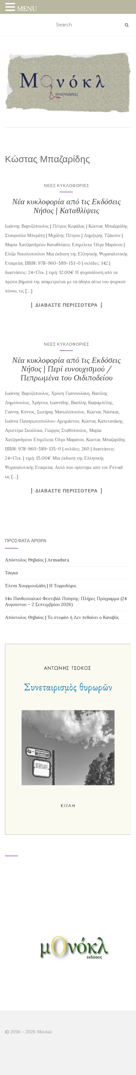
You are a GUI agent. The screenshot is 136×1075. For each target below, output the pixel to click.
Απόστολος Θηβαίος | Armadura (37, 560)
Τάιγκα (11, 573)
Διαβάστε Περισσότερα (66, 305)
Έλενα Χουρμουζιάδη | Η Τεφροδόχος (41, 586)
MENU (27, 8)
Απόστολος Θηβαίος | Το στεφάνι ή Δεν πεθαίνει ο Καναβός (62, 617)
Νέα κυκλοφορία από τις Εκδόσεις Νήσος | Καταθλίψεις (66, 205)
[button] (11, 7)
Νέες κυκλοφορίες (66, 185)
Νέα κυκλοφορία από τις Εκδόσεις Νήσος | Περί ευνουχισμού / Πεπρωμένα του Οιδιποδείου (66, 369)
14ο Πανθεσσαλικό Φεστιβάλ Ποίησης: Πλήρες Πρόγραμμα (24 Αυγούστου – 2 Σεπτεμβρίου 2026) (66, 601)
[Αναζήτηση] (126, 25)
